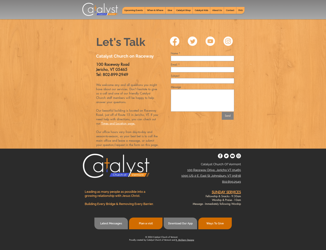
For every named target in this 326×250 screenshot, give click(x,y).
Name (174, 53)
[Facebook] (174, 41)
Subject (175, 76)
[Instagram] (228, 41)
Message (176, 87)
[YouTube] (232, 156)
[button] (155, 10)
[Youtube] (210, 41)
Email (174, 64)
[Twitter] (192, 41)
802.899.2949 (231, 181)
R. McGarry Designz (185, 239)
